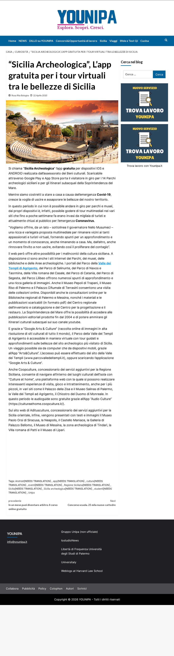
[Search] (166, 40)
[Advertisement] (87, 630)
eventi (31, 484)
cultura (90, 481)
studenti (98, 488)
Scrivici (82, 588)
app (55, 481)
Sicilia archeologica (54, 488)
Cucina (144, 40)
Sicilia (103, 40)
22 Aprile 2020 (40, 95)
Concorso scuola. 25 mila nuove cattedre (92, 502)
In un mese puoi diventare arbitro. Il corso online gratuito (32, 504)
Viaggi (113, 40)
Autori (70, 588)
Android (19, 481)
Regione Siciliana (73, 484)
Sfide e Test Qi (129, 40)
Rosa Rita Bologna (20, 95)
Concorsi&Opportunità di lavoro (76, 40)
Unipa (31, 492)
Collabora (12, 588)
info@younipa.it (17, 541)
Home (12, 40)
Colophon (56, 588)
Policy (42, 588)
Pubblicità (28, 588)
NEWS (23, 40)
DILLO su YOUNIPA (41, 40)
